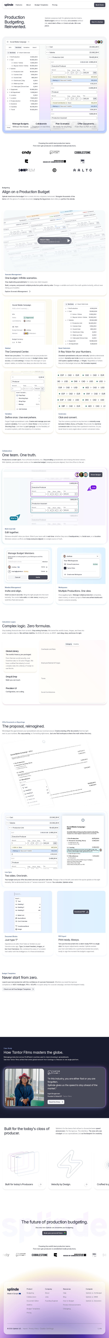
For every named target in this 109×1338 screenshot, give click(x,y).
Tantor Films (67, 1096)
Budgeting (30, 1293)
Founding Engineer (51, 1301)
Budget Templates (33, 1309)
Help (64, 1293)
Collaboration (31, 1297)
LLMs (100, 1329)
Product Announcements (72, 1305)
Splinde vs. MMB (92, 1297)
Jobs (47, 1297)
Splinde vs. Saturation (93, 1301)
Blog (64, 1297)
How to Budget (68, 1301)
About (47, 1293)
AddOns (29, 1305)
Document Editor (33, 1301)
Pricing (29, 1313)
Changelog (67, 1309)
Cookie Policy (29, 1333)
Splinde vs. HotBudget (94, 1293)
